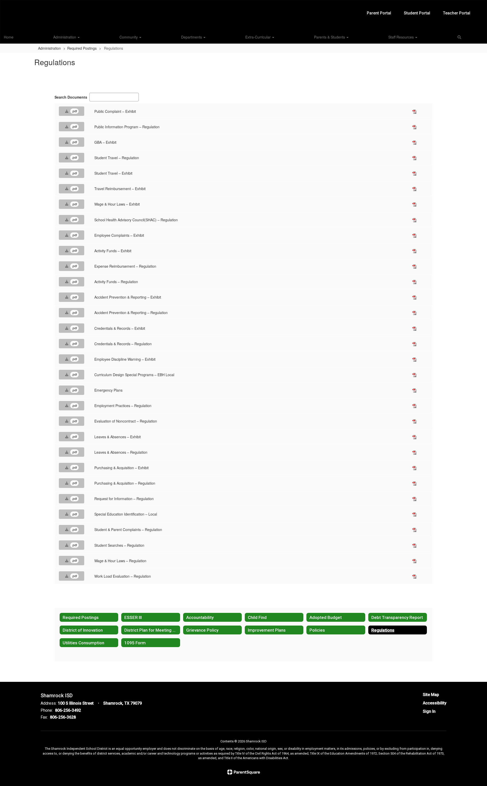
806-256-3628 (63, 717)
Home (8, 37)
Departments (192, 37)
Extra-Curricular (258, 37)
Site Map (431, 694)
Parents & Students (330, 37)
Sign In (429, 711)
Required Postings (82, 48)
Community (129, 37)
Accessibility (434, 703)
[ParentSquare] (243, 772)
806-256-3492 (68, 710)
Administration (65, 37)
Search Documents (71, 97)
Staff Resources (401, 37)
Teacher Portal (456, 13)
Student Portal (417, 13)
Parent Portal (379, 13)
